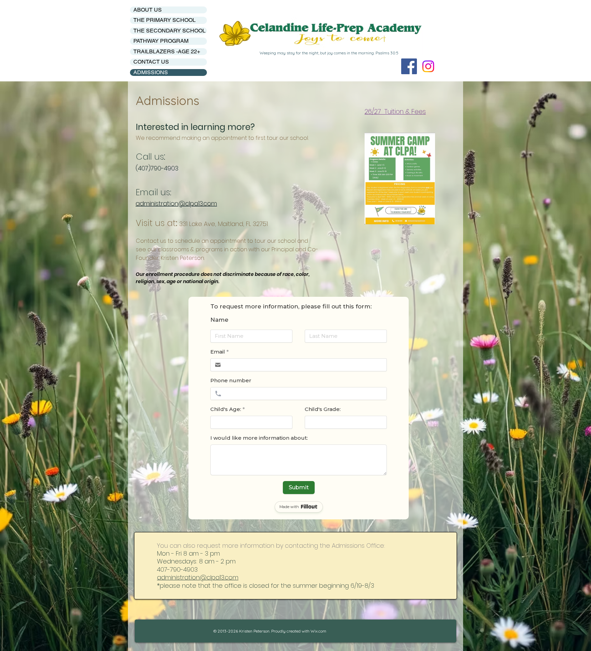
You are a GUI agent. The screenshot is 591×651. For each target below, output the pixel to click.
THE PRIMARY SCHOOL (164, 20)
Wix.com (318, 631)
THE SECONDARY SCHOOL (169, 30)
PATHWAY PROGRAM (160, 41)
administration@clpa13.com (197, 577)
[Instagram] (428, 66)
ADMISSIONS (150, 72)
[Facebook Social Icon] (409, 66)
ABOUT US (147, 9)
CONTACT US (151, 61)
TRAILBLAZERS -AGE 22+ (166, 51)
